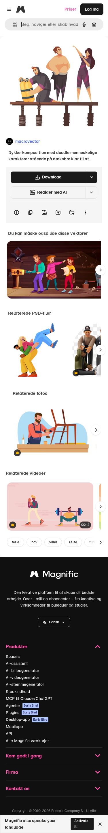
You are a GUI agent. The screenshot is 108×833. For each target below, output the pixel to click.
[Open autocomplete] (13, 24)
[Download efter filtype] (91, 177)
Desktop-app (26, 719)
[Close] (100, 824)
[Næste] (100, 270)
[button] (54, 622)
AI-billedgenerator (22, 670)
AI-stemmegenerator (25, 684)
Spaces (13, 656)
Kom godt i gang (24, 756)
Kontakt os (17, 788)
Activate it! (81, 824)
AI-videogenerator (22, 677)
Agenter (22, 705)
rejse (73, 542)
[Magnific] (54, 575)
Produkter (16, 646)
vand (53, 542)
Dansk (54, 622)
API (9, 733)
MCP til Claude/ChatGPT (29, 698)
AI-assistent (17, 663)
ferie (15, 542)
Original (37, 49)
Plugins (21, 712)
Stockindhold (18, 691)
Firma (12, 772)
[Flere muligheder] (85, 212)
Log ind (92, 9)
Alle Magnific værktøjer (27, 740)
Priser (70, 9)
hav (34, 542)
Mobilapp (14, 726)
